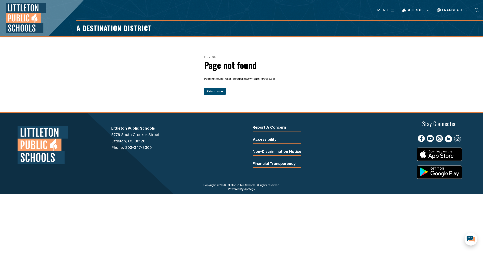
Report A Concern (269, 127)
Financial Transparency (274, 163)
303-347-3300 (138, 147)
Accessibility (265, 139)
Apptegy (249, 189)
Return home (215, 91)
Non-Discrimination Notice (277, 151)
